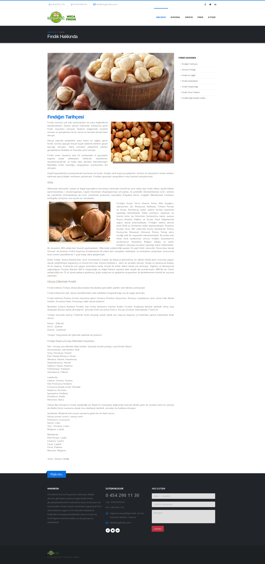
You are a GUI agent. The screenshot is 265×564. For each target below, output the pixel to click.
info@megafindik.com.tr (107, 4)
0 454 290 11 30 (58, 4)
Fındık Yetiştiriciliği (190, 86)
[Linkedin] (215, 4)
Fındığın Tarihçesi (190, 64)
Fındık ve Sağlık (188, 75)
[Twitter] (210, 4)
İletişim (211, 17)
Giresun (189, 17)
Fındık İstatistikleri (190, 81)
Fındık (200, 17)
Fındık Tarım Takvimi (191, 92)
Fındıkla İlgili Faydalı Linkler (194, 98)
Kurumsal (175, 17)
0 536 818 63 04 (79, 4)
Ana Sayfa (161, 17)
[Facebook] (205, 4)
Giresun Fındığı (189, 69)
